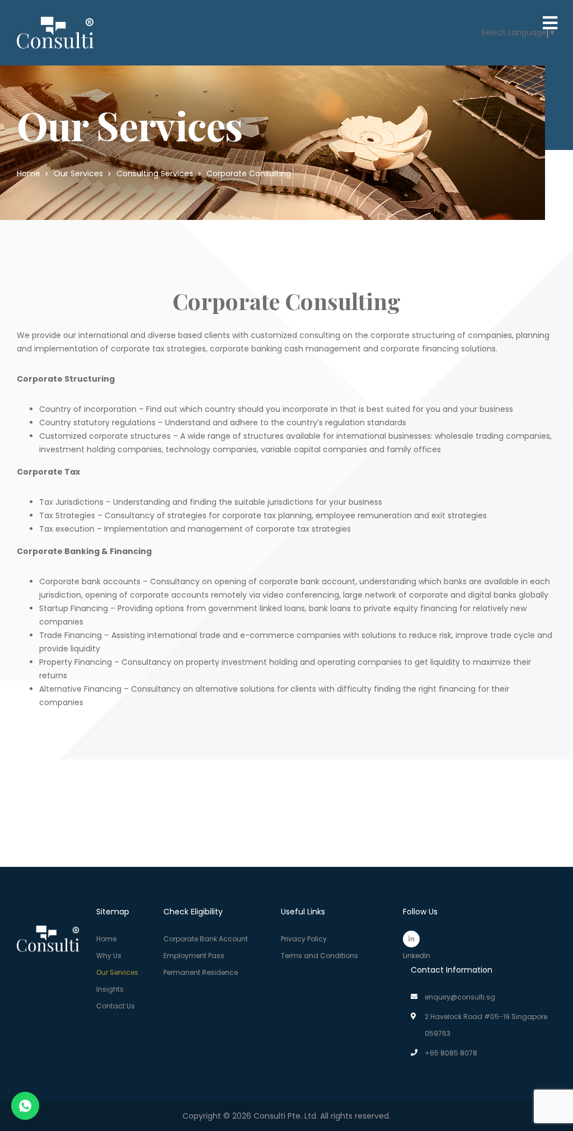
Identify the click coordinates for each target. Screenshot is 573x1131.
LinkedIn (411, 939)
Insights (110, 989)
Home (106, 939)
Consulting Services (154, 173)
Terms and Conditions (319, 955)
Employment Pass (193, 955)
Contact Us (115, 1006)
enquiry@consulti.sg (460, 997)
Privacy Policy (304, 939)
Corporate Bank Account (205, 939)
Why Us (108, 955)
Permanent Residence (200, 972)
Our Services (117, 972)
